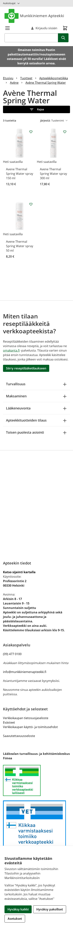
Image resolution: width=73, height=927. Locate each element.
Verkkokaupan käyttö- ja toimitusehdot (30, 727)
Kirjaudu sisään (46, 28)
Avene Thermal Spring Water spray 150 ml (19, 173)
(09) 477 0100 (12, 654)
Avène (14, 83)
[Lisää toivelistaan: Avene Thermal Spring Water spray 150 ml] (31, 131)
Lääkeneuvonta (18, 408)
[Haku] (63, 37)
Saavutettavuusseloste (19, 736)
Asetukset (15, 919)
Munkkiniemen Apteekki (42, 15)
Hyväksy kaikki (18, 909)
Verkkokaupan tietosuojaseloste (25, 718)
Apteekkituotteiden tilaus (26, 420)
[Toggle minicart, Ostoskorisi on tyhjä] (65, 28)
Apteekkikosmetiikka (53, 78)
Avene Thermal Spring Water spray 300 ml (53, 173)
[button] (36, 109)
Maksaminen (16, 396)
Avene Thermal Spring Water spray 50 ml (19, 246)
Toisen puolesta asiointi (25, 432)
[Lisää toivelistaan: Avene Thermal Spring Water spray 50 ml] (31, 204)
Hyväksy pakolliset (49, 909)
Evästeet (9, 722)
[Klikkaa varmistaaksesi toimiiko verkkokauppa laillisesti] (36, 780)
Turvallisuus (15, 384)
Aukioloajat (9, 3)
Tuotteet (26, 78)
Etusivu (8, 78)
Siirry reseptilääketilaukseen (26, 368)
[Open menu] (7, 28)
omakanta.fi (11, 350)
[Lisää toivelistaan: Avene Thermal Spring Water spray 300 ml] (65, 131)
